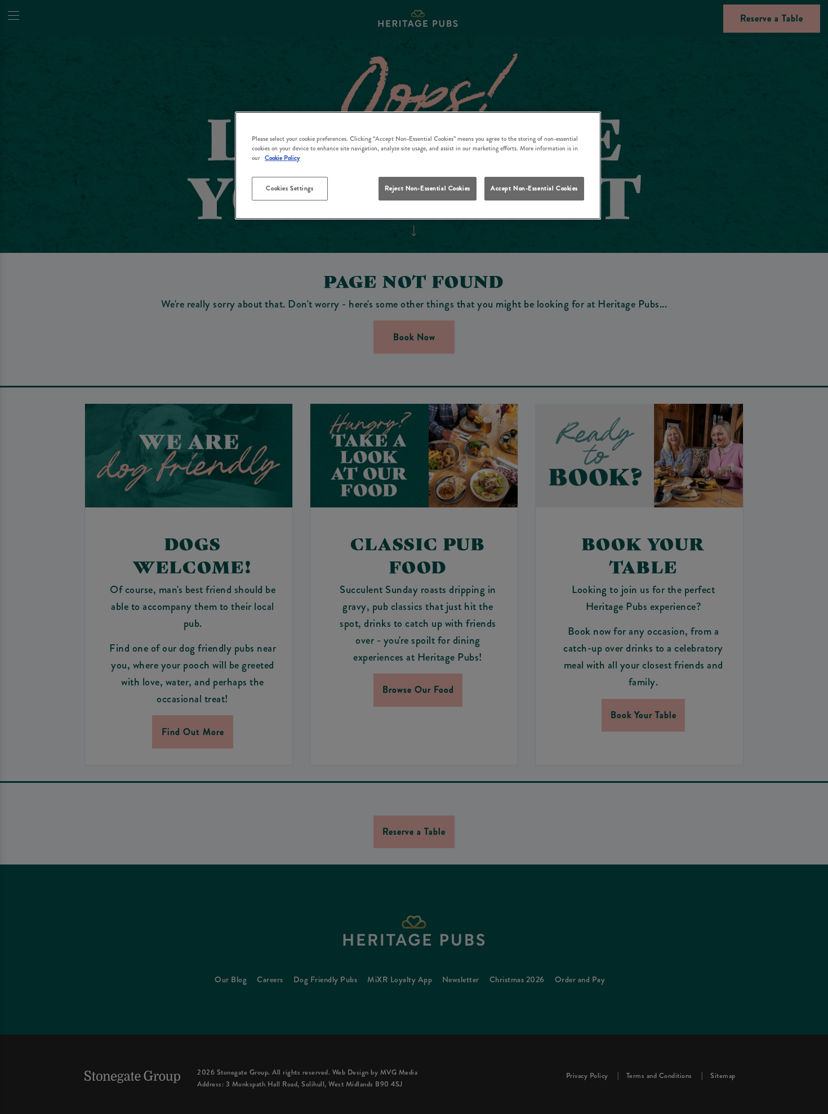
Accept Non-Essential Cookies (534, 188)
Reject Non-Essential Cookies (427, 188)
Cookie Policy (282, 157)
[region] (418, 166)
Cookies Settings (289, 188)
